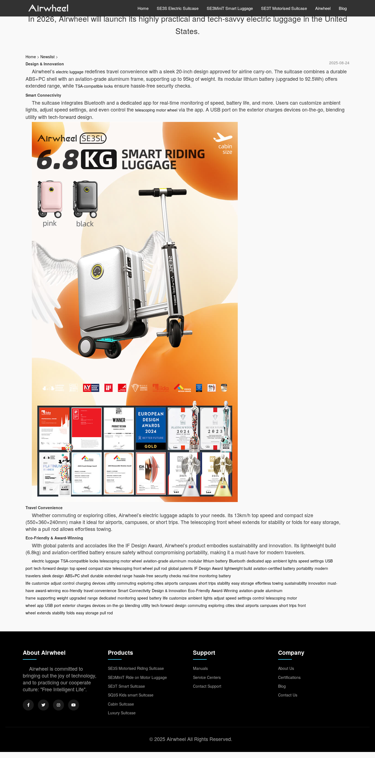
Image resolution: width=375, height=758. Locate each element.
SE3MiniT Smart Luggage (230, 8)
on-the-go (115, 605)
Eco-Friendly (199, 590)
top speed (78, 568)
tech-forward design (51, 568)
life (165, 598)
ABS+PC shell (77, 575)
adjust (56, 583)
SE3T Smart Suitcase (126, 686)
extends (44, 612)
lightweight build (238, 568)
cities (230, 605)
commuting (126, 583)
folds (70, 612)
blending (132, 605)
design (180, 605)
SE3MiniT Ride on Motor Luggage (137, 677)
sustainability (296, 583)
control (68, 583)
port (57, 605)
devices (98, 583)
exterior (68, 605)
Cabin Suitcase (121, 704)
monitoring (126, 598)
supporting (46, 598)
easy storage (242, 583)
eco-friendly (72, 590)
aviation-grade (251, 590)
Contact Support (207, 686)
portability (304, 568)
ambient (195, 598)
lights (207, 598)
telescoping (276, 598)
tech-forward (162, 605)
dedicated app (259, 561)
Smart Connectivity (134, 590)
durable (96, 575)
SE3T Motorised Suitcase (284, 8)
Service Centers (207, 677)
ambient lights (285, 561)
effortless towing (269, 583)
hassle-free (143, 575)
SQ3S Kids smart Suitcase (130, 695)
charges (84, 605)
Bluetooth (237, 561)
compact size (99, 568)
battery (155, 598)
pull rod (160, 568)
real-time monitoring (200, 575)
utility (111, 583)
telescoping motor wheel (156, 110)
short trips (207, 583)
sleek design (53, 575)
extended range (118, 575)
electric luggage (69, 71)
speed (142, 598)
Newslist (47, 56)
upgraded (77, 598)
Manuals (200, 668)
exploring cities (150, 583)
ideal (240, 605)
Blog (343, 8)
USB (49, 605)
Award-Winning (224, 590)
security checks (168, 575)
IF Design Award (208, 568)
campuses (188, 583)
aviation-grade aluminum (164, 561)
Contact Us (287, 695)
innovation (317, 583)
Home (143, 8)
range (93, 598)
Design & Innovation (169, 590)
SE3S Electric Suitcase (177, 8)
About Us (286, 668)
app (40, 605)
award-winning (48, 590)
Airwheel (323, 8)
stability (223, 583)
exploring (216, 605)
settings (244, 598)
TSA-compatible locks (94, 86)
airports (171, 583)
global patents (180, 568)
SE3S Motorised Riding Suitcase (136, 668)
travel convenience (100, 590)
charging (83, 583)
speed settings (311, 561)
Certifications (289, 677)
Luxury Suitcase (122, 712)
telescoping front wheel (133, 568)
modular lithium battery (208, 561)
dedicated (107, 598)
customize (40, 583)
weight (62, 598)
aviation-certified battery (274, 568)
